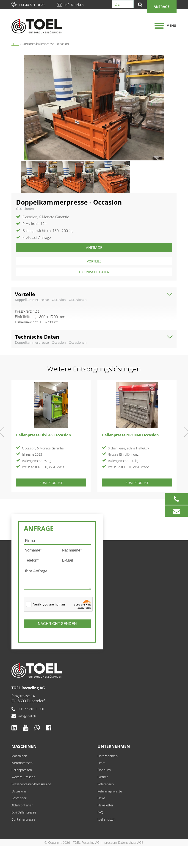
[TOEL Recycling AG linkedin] (14, 727)
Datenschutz (127, 842)
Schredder (18, 798)
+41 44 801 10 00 (31, 5)
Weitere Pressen (23, 777)
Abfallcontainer (22, 805)
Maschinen (24, 746)
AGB (140, 842)
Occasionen (19, 791)
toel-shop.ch (106, 819)
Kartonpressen (22, 763)
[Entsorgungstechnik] (94, 670)
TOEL (15, 44)
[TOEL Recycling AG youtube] (25, 727)
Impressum (109, 842)
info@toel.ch (74, 5)
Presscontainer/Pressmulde (31, 784)
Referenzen (105, 784)
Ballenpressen (21, 770)
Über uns (104, 770)
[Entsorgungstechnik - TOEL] (41, 26)
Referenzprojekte (109, 791)
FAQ (100, 812)
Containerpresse (23, 819)
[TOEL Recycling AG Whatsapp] (37, 727)
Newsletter (105, 805)
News (101, 798)
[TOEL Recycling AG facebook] (48, 727)
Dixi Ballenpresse (23, 812)
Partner (102, 777)
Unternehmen (113, 746)
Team (101, 763)
